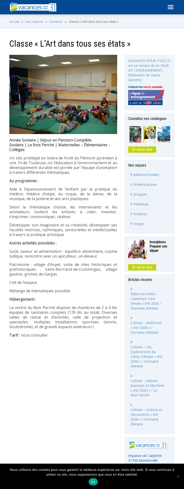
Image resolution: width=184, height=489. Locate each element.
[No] (178, 476)
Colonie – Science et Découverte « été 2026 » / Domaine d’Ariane (146, 416)
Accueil (14, 21)
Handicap (141, 204)
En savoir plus (142, 149)
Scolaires (56, 21)
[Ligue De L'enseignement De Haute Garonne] (146, 96)
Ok (93, 482)
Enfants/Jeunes (145, 184)
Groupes (140, 194)
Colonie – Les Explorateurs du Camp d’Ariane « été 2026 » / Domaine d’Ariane (146, 356)
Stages (138, 223)
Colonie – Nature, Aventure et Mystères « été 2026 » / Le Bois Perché (148, 387)
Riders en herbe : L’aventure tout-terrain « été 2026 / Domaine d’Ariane (146, 301)
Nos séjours (34, 21)
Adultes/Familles (146, 174)
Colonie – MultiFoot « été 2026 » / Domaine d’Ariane (146, 327)
